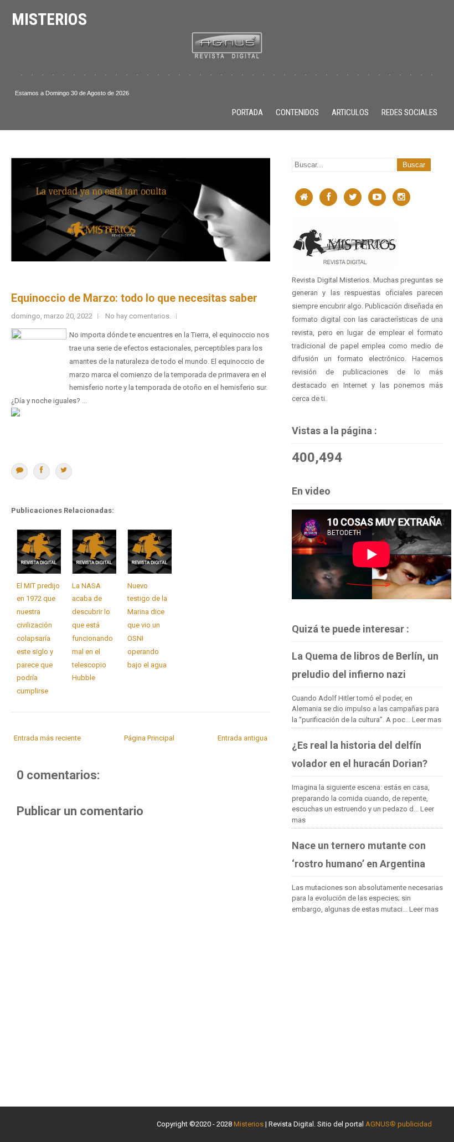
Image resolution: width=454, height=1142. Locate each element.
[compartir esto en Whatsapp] (19, 471)
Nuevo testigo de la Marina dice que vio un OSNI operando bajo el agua (147, 625)
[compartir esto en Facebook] (41, 471)
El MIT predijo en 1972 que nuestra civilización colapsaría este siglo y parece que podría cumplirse (38, 639)
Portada (247, 112)
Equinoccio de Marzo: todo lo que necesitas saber (134, 298)
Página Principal (149, 738)
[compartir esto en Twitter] (63, 471)
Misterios (49, 19)
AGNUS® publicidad (398, 1124)
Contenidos (297, 112)
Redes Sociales (409, 112)
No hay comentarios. (138, 316)
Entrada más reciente (47, 738)
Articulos (350, 112)
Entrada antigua (242, 738)
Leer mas (426, 720)
